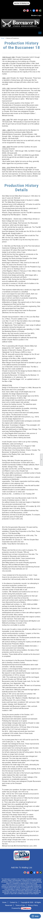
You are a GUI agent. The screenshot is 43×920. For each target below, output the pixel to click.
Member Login (36, 15)
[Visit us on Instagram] (27, 10)
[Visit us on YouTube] (37, 10)
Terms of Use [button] (20, 905)
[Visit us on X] (30, 10)
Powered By (16, 908)
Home (2, 38)
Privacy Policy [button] (33, 905)
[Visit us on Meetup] (24, 10)
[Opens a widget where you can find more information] (35, 916)
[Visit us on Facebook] (34, 10)
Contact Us (13, 902)
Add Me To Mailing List (21, 3)
